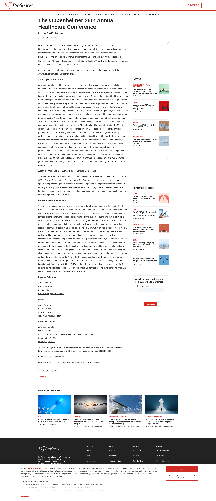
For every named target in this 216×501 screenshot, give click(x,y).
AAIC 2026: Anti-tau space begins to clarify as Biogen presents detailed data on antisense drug (125, 421)
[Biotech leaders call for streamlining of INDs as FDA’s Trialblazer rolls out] (54, 404)
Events (87, 14)
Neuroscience (138, 224)
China (135, 240)
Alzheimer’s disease (117, 416)
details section (98, 491)
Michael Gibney (137, 129)
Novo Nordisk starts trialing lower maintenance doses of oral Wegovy (145, 141)
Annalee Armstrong (138, 249)
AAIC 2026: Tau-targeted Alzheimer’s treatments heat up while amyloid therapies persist (159, 421)
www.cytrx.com (45, 165)
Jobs (98, 14)
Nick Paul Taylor (138, 146)
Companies (110, 14)
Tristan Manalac (138, 264)
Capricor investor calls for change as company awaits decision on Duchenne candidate (145, 91)
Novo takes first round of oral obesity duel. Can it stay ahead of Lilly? (145, 260)
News (59, 14)
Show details (26, 497)
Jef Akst (60, 424)
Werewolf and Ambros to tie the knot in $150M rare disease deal (144, 126)
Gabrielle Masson (138, 111)
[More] (64, 14)
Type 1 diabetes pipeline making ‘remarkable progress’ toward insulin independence (88, 421)
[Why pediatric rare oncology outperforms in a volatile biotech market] (164, 198)
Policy (135, 102)
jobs (78, 362)
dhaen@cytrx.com (46, 342)
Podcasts (74, 14)
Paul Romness (137, 203)
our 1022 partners (35, 468)
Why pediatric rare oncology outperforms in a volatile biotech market (144, 198)
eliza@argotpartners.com (49, 316)
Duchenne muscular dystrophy (141, 86)
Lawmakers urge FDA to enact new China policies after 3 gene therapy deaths (144, 107)
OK (182, 469)
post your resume (93, 362)
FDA (134, 209)
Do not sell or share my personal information (182, 477)
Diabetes (77, 416)
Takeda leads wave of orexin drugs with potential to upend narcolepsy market (143, 229)
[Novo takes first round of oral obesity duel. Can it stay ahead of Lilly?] (164, 260)
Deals (135, 122)
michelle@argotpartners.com (51, 294)
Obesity (136, 255)
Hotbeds (125, 14)
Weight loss (138, 137)
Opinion (136, 194)
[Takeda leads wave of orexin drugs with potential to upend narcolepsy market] (164, 229)
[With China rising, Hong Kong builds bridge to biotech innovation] (164, 244)
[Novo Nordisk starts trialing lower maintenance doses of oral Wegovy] (164, 141)
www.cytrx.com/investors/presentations (55, 74)
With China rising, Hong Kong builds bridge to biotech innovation (143, 244)
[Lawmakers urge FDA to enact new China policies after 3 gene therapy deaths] (164, 106)
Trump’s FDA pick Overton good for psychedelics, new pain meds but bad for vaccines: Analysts (144, 214)
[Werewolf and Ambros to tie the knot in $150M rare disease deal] (164, 126)
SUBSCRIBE (193, 5)
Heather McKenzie (138, 96)
